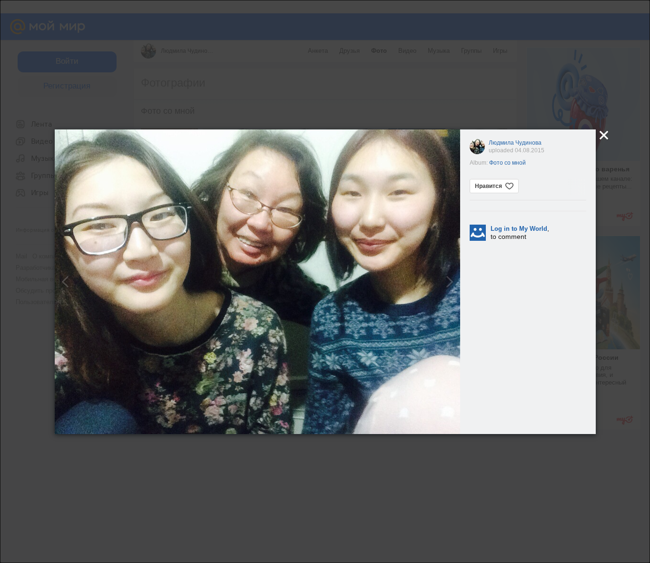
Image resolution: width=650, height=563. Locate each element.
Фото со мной (507, 162)
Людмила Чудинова (515, 142)
